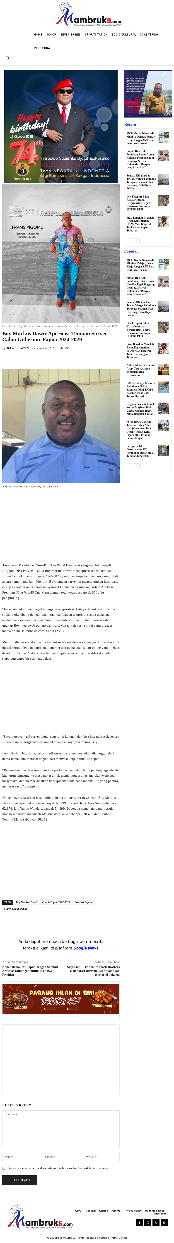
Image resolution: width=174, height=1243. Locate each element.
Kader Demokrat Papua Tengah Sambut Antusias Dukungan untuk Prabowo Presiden (30, 970)
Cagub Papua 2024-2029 (56, 902)
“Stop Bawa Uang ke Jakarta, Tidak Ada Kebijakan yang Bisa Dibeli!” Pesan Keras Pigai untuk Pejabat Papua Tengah (139, 430)
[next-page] (137, 241)
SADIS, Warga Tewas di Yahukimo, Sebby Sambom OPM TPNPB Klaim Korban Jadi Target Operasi (141, 390)
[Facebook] (33, 359)
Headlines (8, 326)
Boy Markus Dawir (27, 902)
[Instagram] (147, 1222)
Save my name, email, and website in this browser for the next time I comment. (59, 1168)
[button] (7, 58)
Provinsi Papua (83, 902)
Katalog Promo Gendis (113, 1237)
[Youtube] (164, 1222)
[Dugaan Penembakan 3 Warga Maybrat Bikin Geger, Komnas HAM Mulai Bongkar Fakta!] (163, 408)
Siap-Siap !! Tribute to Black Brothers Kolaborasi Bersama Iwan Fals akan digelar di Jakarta (93, 970)
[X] (43, 359)
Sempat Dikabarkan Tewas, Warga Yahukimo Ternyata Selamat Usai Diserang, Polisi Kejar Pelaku (141, 182)
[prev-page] (129, 241)
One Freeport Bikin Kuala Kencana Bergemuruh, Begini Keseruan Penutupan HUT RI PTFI (139, 203)
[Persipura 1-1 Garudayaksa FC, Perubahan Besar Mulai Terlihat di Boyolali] (163, 450)
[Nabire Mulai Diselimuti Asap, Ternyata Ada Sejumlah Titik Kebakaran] (163, 369)
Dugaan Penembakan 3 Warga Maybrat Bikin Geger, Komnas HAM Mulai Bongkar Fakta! (140, 409)
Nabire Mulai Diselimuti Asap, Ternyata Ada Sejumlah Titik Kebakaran (141, 370)
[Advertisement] (61, 526)
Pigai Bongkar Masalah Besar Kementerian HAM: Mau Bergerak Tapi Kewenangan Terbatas (140, 224)
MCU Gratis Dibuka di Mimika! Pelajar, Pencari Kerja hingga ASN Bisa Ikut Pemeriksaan (141, 138)
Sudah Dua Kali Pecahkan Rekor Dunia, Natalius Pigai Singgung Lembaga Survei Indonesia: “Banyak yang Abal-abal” (141, 159)
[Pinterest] (54, 359)
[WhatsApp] (64, 359)
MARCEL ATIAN (18, 348)
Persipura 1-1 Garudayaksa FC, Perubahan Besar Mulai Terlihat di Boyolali (140, 451)
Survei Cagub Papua (15, 908)
